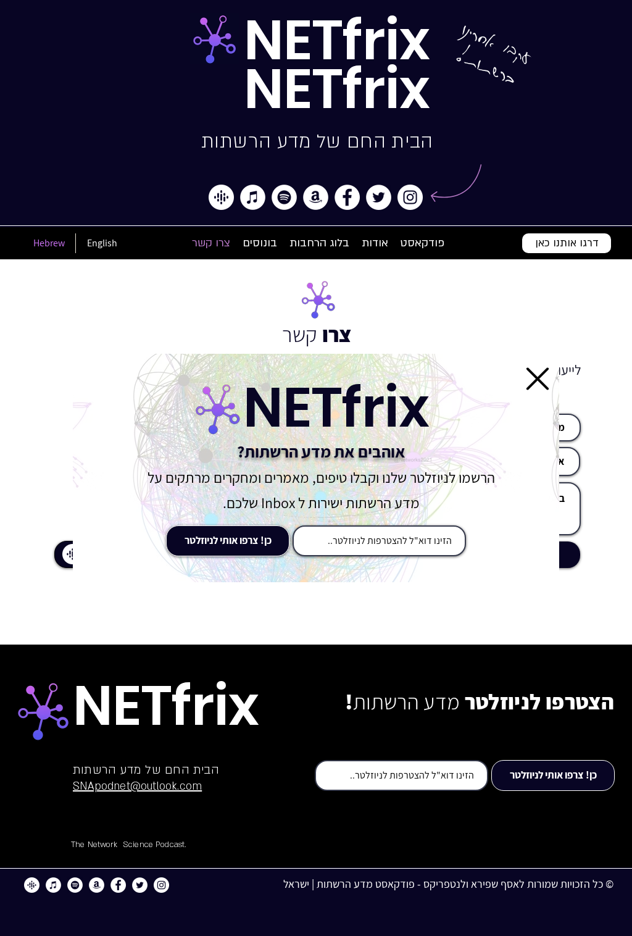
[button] (537, 378)
